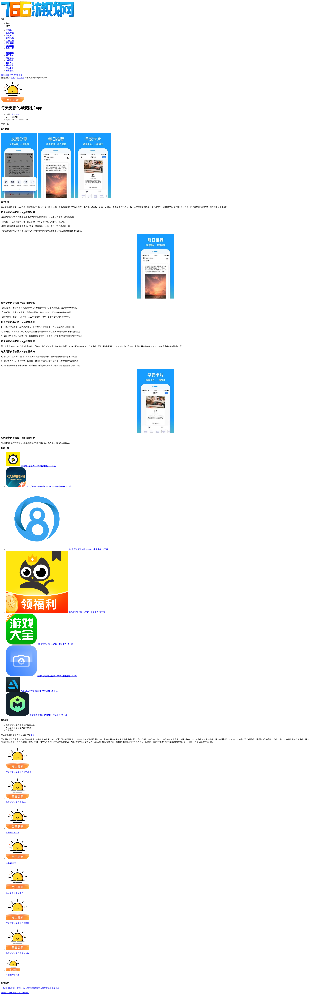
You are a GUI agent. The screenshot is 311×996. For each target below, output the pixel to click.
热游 (16, 75)
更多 (33, 735)
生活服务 (20, 78)
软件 (12, 75)
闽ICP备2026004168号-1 (19, 993)
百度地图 (40, 988)
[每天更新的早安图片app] (19, 197)
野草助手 (14, 988)
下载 (54, 466)
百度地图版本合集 (51, 988)
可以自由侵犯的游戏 (27, 988)
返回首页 (5, 993)
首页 (3, 75)
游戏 (7, 75)
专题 (20, 75)
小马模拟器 (6, 988)
